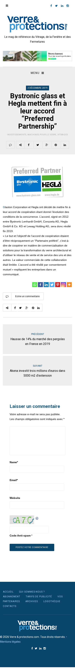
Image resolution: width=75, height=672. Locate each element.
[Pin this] (56, 145)
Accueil (8, 591)
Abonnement (11, 596)
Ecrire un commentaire (27, 296)
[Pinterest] (57, 284)
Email (14, 480)
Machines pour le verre (42, 135)
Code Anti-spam (20, 535)
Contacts (9, 606)
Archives (31, 601)
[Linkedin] (46, 284)
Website (15, 497)
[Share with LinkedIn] (65, 145)
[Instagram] (63, 284)
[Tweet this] (37, 145)
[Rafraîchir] (37, 517)
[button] (37, 56)
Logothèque (51, 601)
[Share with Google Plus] (46, 145)
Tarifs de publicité (39, 596)
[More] (69, 284)
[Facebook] (40, 284)
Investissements (16, 135)
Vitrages (63, 135)
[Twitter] (51, 284)
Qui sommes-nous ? (32, 591)
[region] (37, 56)
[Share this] (28, 145)
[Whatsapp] (34, 284)
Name (14, 462)
